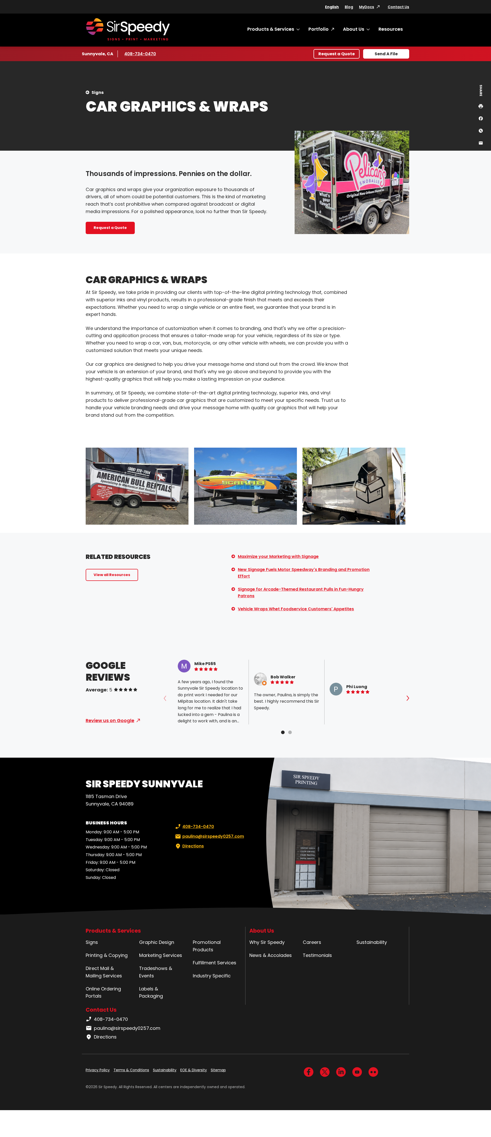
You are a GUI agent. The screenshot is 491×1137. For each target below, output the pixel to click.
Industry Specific (212, 976)
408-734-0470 (140, 54)
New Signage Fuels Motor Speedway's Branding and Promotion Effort (304, 573)
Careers (312, 942)
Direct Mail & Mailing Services (104, 972)
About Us (353, 29)
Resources (390, 29)
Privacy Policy (98, 1070)
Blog (349, 6)
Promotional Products (207, 946)
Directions (193, 846)
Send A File (386, 54)
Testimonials (317, 955)
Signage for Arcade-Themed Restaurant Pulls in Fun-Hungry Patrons (301, 592)
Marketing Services (160, 955)
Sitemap (218, 1070)
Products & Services (270, 29)
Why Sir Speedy (267, 942)
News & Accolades (270, 955)
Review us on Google (110, 720)
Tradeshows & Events (155, 972)
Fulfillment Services (214, 962)
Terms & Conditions (131, 1070)
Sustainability (371, 942)
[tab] (283, 732)
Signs (98, 92)
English (332, 6)
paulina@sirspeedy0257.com (213, 836)
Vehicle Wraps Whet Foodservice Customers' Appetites (296, 609)
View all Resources (112, 574)
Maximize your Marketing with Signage (278, 556)
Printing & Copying (107, 955)
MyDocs (366, 6)
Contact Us (398, 6)
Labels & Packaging (151, 992)
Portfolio (318, 29)
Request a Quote (336, 54)
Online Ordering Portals (103, 992)
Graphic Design (156, 942)
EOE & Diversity (193, 1070)
